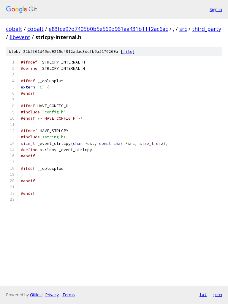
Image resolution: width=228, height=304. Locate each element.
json (217, 294)
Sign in (216, 9)
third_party (206, 28)
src (183, 28)
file (127, 51)
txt (203, 294)
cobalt (14, 28)
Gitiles (36, 294)
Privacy (52, 294)
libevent (20, 37)
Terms (68, 294)
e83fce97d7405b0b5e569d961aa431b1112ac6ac (108, 28)
